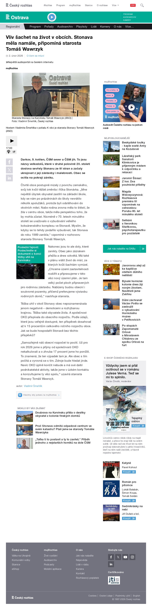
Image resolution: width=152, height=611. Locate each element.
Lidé (94, 26)
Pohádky (110, 101)
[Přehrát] (11, 141)
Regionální (13, 26)
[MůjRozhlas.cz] (12, 68)
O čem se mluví (35, 55)
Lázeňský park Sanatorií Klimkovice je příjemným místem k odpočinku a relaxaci (134, 164)
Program (60, 5)
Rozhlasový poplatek (87, 577)
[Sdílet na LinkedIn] (9, 178)
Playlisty (81, 26)
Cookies (92, 596)
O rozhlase (102, 5)
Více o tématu (113, 261)
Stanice (88, 5)
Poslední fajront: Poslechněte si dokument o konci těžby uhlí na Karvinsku (29, 254)
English (136, 596)
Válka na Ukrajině (21, 555)
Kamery (127, 20)
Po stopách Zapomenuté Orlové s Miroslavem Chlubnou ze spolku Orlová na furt (133, 335)
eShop (15, 569)
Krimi (109, 95)
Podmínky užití (122, 596)
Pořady (49, 26)
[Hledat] (142, 5)
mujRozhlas (75, 5)
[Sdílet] (14, 152)
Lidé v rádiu (82, 564)
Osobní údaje (106, 596)
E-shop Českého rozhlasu (121, 358)
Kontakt (80, 573)
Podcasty (49, 564)
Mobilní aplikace (53, 569)
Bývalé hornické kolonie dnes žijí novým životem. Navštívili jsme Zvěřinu (132, 288)
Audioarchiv (129, 17)
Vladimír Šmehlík (27, 121)
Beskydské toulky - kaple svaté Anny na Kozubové (134, 146)
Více (129, 26)
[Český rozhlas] (19, 5)
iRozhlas (48, 5)
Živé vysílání (111, 111)
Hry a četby (111, 90)
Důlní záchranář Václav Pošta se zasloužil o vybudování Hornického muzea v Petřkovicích (132, 310)
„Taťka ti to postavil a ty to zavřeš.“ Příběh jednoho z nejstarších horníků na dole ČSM (63, 441)
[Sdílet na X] (9, 170)
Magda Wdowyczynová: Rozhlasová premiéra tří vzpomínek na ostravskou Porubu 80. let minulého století (132, 203)
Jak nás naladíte (85, 555)
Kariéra (80, 569)
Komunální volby (21, 560)
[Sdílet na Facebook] (9, 162)
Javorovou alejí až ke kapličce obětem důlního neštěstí (133, 270)
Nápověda (81, 560)
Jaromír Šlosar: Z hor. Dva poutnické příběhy (133, 181)
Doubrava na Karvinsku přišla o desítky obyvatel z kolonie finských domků (60, 414)
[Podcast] (8, 152)
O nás (118, 26)
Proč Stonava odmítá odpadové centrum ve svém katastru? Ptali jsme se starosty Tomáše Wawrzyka (64, 429)
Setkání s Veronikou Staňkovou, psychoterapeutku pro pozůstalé (133, 227)
